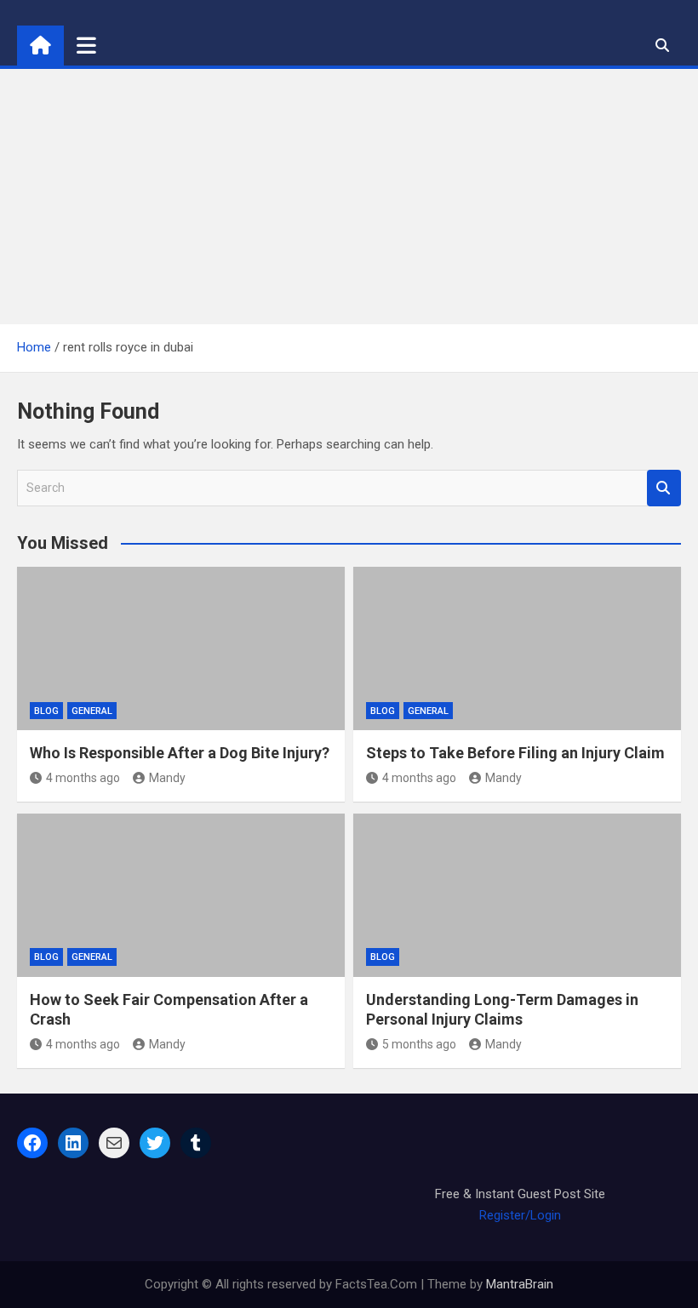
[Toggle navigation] (86, 45)
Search (664, 488)
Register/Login (520, 1215)
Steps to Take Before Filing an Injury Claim (515, 753)
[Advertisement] (349, 196)
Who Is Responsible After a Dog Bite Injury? (179, 753)
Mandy (167, 778)
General (92, 711)
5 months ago (419, 1044)
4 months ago (83, 778)
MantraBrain (519, 1284)
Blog (46, 711)
